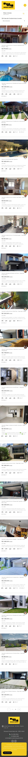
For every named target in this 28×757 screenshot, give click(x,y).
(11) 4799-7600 (14, 734)
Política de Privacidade (8, 746)
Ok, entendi (7, 752)
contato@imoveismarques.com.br (14, 738)
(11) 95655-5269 (15, 736)
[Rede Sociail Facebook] (15, 741)
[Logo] (12, 5)
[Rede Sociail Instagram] (12, 741)
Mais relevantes (14, 21)
